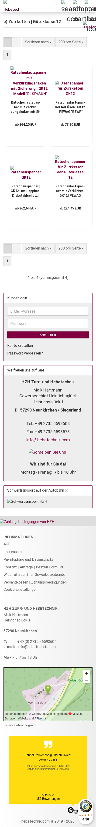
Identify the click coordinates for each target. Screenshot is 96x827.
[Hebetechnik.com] (9, 6)
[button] (7, 42)
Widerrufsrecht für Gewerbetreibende (34, 574)
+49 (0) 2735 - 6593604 (36, 641)
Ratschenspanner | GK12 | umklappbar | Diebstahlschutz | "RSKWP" (26, 191)
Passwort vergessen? (25, 353)
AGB (6, 544)
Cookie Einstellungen (20, 589)
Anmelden (48, 335)
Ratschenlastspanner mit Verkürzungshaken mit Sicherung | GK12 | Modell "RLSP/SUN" (26, 107)
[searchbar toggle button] (67, 6)
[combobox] (38, 42)
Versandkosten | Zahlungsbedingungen (35, 582)
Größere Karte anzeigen (18, 725)
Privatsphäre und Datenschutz (28, 559)
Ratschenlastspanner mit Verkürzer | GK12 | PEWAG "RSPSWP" (70, 191)
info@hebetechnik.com (48, 439)
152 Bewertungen (48, 798)
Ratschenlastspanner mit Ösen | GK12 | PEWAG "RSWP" (70, 107)
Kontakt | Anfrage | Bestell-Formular (33, 567)
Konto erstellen (20, 345)
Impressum (12, 552)
